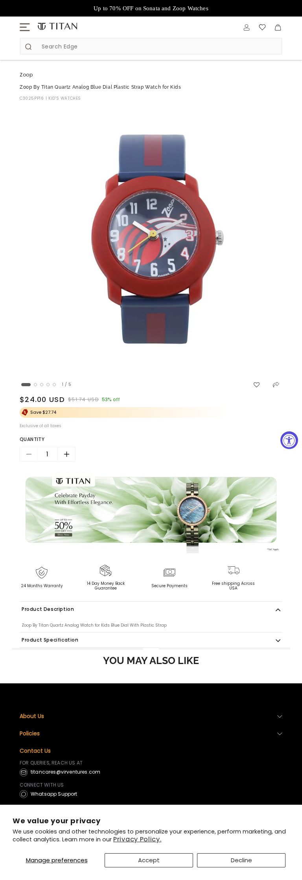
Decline (241, 860)
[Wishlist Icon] (262, 27)
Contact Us (35, 751)
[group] (151, 240)
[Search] (28, 46)
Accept (149, 860)
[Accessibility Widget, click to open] (289, 440)
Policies (30, 733)
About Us (32, 716)
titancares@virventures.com (65, 771)
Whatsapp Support (54, 794)
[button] (25, 27)
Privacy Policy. (137, 839)
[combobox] (151, 46)
